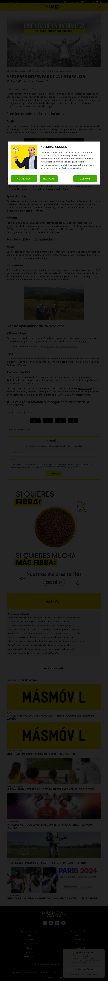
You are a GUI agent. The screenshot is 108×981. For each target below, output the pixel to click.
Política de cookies (71, 167)
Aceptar (85, 178)
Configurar (24, 178)
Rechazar (49, 178)
